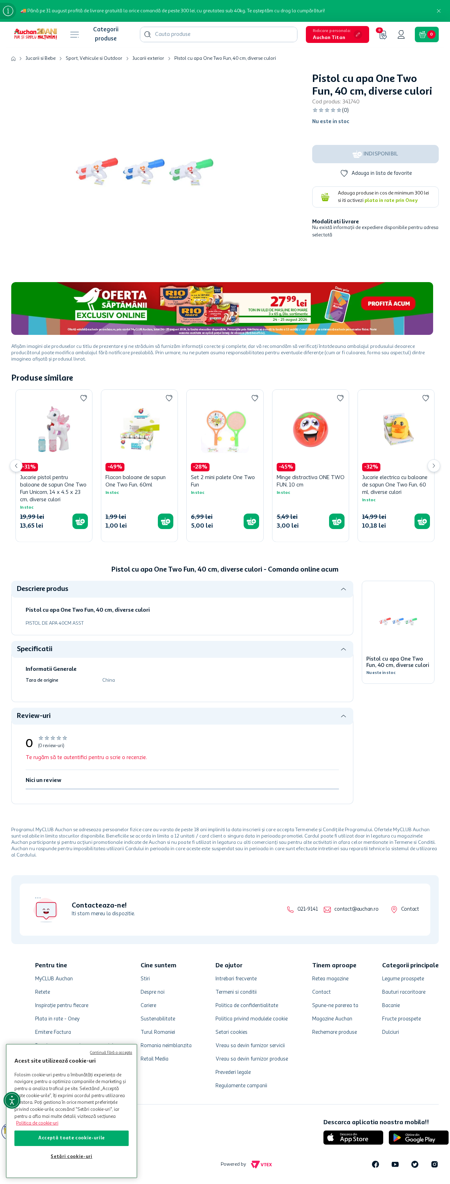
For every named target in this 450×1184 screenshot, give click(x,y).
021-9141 (307, 909)
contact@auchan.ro (356, 909)
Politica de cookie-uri (37, 1123)
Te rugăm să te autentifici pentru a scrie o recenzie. (86, 757)
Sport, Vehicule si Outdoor (94, 58)
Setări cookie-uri (71, 1156)
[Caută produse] (147, 34)
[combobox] (218, 34)
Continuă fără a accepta (111, 1053)
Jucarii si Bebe (41, 58)
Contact (410, 909)
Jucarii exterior (148, 58)
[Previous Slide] (16, 465)
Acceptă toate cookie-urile (71, 1138)
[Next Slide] (434, 465)
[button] (337, 34)
